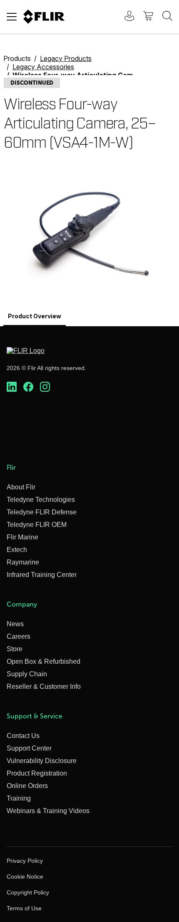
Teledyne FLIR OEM (37, 524)
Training (19, 798)
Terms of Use (24, 908)
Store (14, 648)
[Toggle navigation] (12, 16)
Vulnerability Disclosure (42, 760)
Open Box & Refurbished (43, 661)
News (15, 623)
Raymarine (23, 562)
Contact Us (23, 735)
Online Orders (27, 785)
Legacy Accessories (43, 67)
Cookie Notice (25, 876)
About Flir (21, 487)
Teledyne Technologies (41, 499)
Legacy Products (66, 58)
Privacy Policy (25, 860)
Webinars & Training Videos (48, 810)
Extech (17, 549)
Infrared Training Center (42, 574)
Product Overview (34, 316)
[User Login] (124, 16)
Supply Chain (27, 674)
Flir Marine (22, 537)
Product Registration (37, 773)
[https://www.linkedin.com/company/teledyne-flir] (12, 387)
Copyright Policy (28, 892)
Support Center (29, 748)
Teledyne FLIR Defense (42, 512)
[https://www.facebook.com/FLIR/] (28, 387)
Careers (18, 636)
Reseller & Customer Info (44, 686)
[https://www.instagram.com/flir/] (45, 387)
